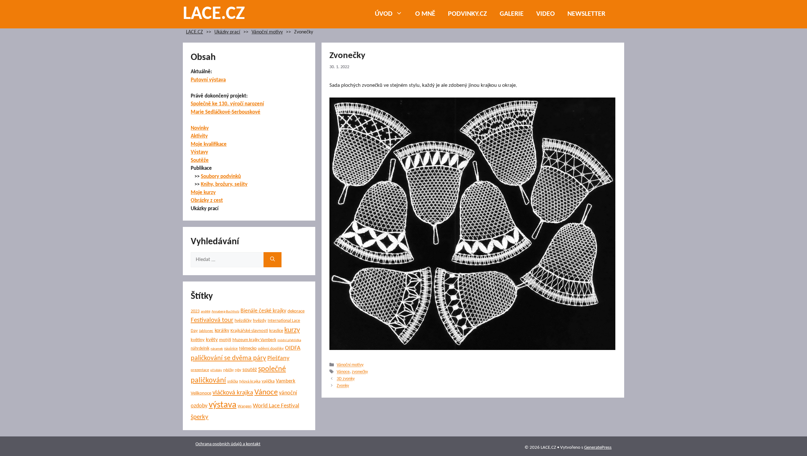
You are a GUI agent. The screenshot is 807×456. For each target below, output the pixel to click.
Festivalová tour (212, 320)
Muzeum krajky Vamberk (254, 340)
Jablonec (206, 331)
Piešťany (278, 358)
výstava (222, 405)
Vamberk (285, 381)
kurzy (292, 330)
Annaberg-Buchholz (225, 311)
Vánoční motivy (267, 32)
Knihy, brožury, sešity (224, 184)
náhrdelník (200, 348)
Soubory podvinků (221, 176)
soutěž (249, 369)
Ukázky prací (227, 32)
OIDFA (292, 348)
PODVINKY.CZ (467, 14)
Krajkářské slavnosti (249, 331)
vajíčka (268, 381)
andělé (205, 311)
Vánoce (343, 372)
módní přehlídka (289, 340)
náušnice (231, 349)
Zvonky (343, 386)
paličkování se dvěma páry (228, 358)
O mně (425, 14)
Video (545, 14)
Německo (248, 348)
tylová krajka (249, 381)
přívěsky (216, 370)
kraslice (276, 331)
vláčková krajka (232, 392)
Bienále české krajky (263, 311)
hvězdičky (243, 321)
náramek (217, 349)
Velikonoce (201, 393)
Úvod (383, 14)
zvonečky (360, 372)
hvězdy (259, 320)
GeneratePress (598, 447)
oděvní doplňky (271, 348)
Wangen (245, 406)
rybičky (228, 370)
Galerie (512, 14)
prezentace (200, 370)
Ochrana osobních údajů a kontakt (227, 444)
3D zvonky (346, 379)
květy (212, 339)
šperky (199, 417)
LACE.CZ (214, 14)
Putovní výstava (208, 80)
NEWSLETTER (586, 14)
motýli (225, 340)
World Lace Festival (276, 406)
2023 (195, 311)
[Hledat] (273, 259)
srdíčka (232, 381)
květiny (198, 340)
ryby (238, 370)
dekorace (296, 311)
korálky (222, 330)
